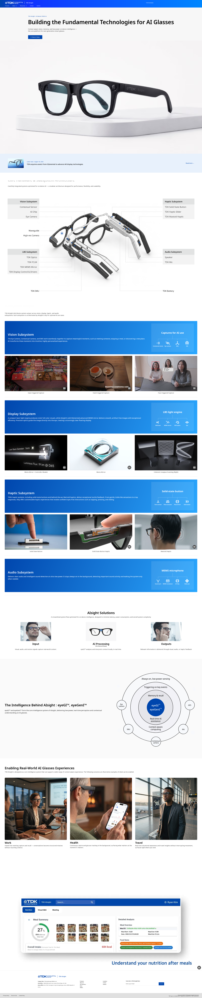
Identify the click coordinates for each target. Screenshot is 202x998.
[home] (19, 3)
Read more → (190, 163)
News (81, 986)
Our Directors (83, 984)
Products (7, 5)
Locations (105, 981)
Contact (31, 5)
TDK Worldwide (149, 2)
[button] (14, 5)
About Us (82, 982)
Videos (81, 987)
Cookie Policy (22, 995)
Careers (38, 5)
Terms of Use (14, 995)
